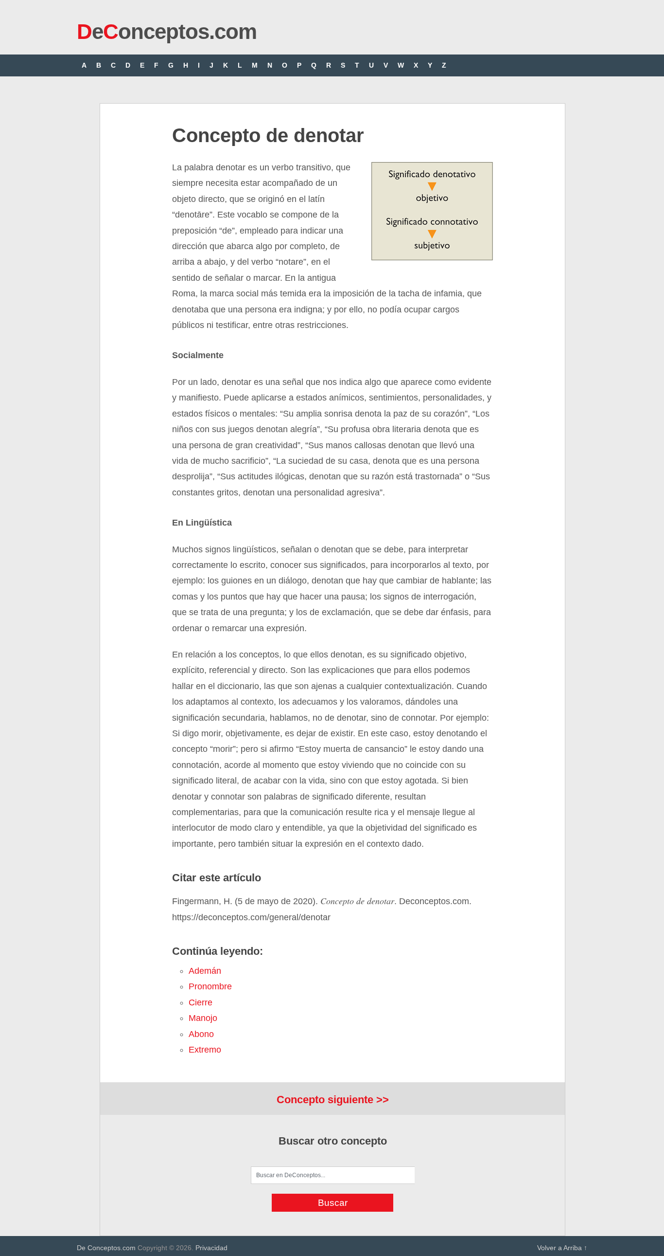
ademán (205, 971)
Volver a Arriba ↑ (562, 1248)
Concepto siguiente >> (333, 1099)
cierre (200, 1002)
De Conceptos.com (106, 1248)
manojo (203, 1018)
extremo (205, 1050)
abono (201, 1034)
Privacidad (211, 1248)
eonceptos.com (167, 31)
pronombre (210, 986)
